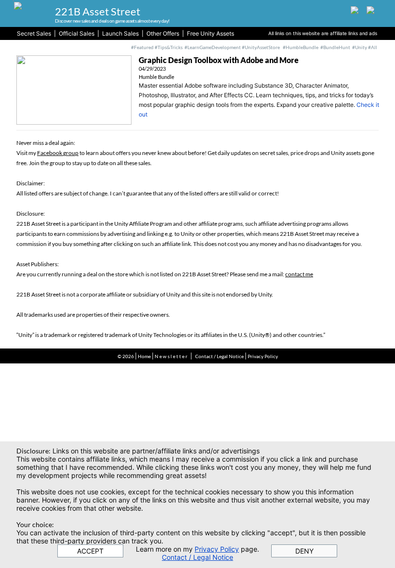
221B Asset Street (97, 11)
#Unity (359, 47)
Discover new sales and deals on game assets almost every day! (112, 21)
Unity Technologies (162, 334)
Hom (143, 356)
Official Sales (76, 33)
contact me (299, 274)
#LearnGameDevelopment (212, 47)
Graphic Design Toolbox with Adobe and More (219, 60)
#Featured (142, 47)
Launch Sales (120, 33)
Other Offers (162, 33)
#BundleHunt (336, 47)
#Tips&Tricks (169, 47)
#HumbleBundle (300, 47)
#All (372, 47)
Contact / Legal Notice (219, 356)
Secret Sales (34, 33)
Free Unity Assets (210, 33)
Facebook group (58, 152)
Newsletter (171, 356)
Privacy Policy (263, 356)
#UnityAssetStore (260, 47)
